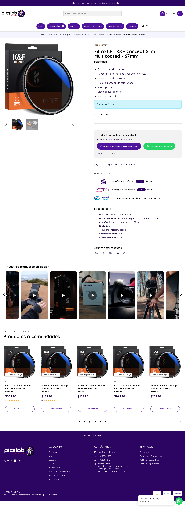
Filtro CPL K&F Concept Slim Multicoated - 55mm (164, 388)
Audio (51, 463)
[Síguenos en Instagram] (142, 26)
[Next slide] (73, 124)
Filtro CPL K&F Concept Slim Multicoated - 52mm (127, 388)
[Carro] (179, 13)
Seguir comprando (106, 153)
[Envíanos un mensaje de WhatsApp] (179, 501)
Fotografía (67, 35)
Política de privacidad (150, 463)
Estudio (52, 460)
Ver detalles (20, 408)
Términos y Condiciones (151, 456)
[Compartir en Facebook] (96, 253)
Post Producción (57, 475)
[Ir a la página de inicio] (13, 13)
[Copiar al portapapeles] (124, 253)
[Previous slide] (5, 124)
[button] (79, 421)
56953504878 (103, 460)
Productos (53, 35)
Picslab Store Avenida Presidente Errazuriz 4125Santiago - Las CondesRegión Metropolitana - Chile (113, 467)
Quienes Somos (115, 26)
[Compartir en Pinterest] (117, 253)
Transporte (54, 479)
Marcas (73, 26)
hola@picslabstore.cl (107, 452)
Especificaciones (102, 209)
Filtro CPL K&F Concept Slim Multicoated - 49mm (55, 388)
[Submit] (119, 13)
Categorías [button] (54, 26)
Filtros (93, 35)
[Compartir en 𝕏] (103, 253)
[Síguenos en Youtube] (147, 26)
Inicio (40, 26)
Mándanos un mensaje (161, 146)
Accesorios (81, 35)
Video (51, 456)
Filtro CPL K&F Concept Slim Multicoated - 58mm (91, 388)
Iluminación (54, 467)
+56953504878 (104, 456)
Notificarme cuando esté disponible (120, 146)
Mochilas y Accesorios (59, 471)
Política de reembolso (150, 460)
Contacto (132, 26)
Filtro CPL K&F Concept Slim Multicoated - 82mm (19, 388)
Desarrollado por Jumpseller (44, 495)
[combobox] (92, 13)
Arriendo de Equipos (93, 26)
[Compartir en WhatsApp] (110, 253)
